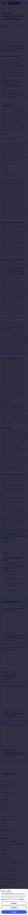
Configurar (14, 907)
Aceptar (14, 912)
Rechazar (14, 903)
